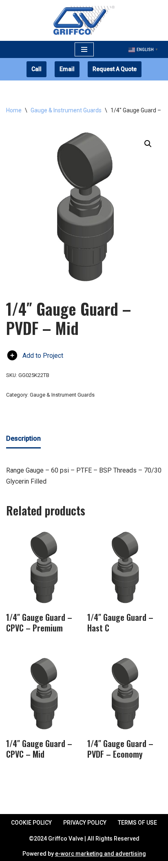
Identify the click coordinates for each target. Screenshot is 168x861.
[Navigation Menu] (84, 49)
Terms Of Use (137, 822)
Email (67, 69)
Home (14, 110)
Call (36, 69)
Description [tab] (23, 438)
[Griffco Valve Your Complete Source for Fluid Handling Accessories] (84, 20)
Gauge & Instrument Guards (66, 110)
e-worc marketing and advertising (100, 853)
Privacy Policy (84, 822)
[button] (148, 143)
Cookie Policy (31, 822)
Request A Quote (115, 69)
